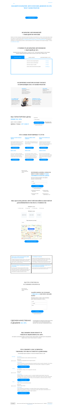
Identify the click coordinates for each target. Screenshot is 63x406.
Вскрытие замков (17, 57)
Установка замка (35, 208)
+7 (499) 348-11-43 (49, 1)
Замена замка (28, 208)
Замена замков (31, 57)
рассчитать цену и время (31, 241)
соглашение (42, 124)
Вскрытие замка (21, 208)
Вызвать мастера (31, 17)
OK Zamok (12, 2)
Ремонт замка (42, 208)
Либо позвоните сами (48, 122)
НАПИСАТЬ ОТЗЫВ (23, 366)
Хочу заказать (15, 147)
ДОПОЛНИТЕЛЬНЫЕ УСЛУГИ (45, 57)
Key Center (13, 403)
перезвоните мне (50, 2)
